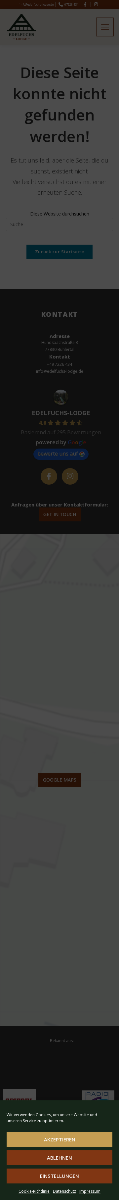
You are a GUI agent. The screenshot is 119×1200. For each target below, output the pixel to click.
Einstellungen (59, 1176)
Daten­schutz (64, 1191)
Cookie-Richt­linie (34, 1191)
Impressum (89, 1191)
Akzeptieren (59, 1139)
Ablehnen (59, 1157)
